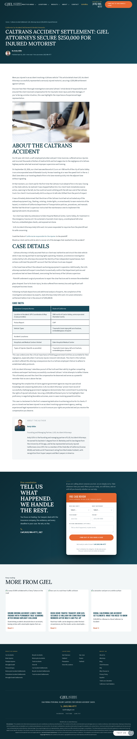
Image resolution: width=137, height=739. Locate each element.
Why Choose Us (104, 671)
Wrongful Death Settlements (14, 678)
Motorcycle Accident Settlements (15, 671)
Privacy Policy (104, 674)
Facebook (60, 714)
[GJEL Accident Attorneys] (13, 4)
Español (84, 4)
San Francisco (66, 655)
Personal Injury (9, 668)
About (64, 4)
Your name (73, 515)
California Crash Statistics (107, 684)
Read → (11, 628)
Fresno (81, 658)
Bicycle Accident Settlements (41, 671)
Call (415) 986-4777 (100, 544)
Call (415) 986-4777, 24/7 (31, 532)
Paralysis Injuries (10, 661)
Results (54, 4)
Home (7, 22)
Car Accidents (9, 655)
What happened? (97, 506)
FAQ (101, 668)
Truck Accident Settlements (40, 674)
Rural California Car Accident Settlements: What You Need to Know (110, 614)
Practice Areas (28, 4)
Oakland (64, 658)
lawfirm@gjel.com (68, 710)
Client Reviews (104, 665)
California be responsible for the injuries (40, 236)
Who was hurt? (74, 506)
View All (34, 665)
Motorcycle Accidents (38, 658)
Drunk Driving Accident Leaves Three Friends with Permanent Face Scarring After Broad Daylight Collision (25, 615)
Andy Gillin (18, 51)
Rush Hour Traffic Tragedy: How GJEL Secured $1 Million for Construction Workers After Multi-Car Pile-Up (68, 615)
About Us (102, 655)
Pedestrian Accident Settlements (15, 674)
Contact (75, 4)
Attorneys (102, 658)
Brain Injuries (9, 658)
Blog (101, 661)
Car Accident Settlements (39, 668)
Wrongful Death (10, 665)
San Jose (82, 655)
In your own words (80, 523)
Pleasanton (65, 661)
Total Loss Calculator (106, 681)
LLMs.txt (77, 714)
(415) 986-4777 (47, 55)
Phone (95, 515)
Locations (42, 4)
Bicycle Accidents (37, 655)
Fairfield (81, 661)
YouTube (69, 714)
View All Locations (67, 665)
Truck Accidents (36, 661)
